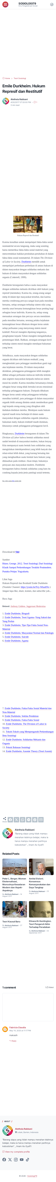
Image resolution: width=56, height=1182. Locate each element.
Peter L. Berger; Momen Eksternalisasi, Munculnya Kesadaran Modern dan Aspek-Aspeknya (14, 884)
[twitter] (16, 819)
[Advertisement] (28, 43)
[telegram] (28, 819)
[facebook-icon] (4, 1160)
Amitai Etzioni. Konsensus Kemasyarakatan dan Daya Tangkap (39, 883)
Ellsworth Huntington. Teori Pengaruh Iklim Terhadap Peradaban (40, 924)
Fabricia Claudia (17, 1027)
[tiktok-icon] (27, 1160)
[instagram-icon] (16, 1160)
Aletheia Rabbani (23, 1129)
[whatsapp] (22, 819)
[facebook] (10, 819)
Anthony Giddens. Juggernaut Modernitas (28, 606)
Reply (13, 1041)
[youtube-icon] (21, 1160)
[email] (41, 819)
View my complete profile (17, 1151)
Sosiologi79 (27, 3)
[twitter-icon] (10, 1160)
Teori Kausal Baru (11, 921)
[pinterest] (34, 819)
